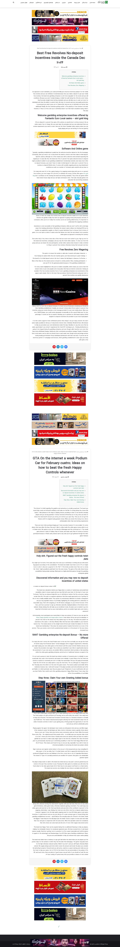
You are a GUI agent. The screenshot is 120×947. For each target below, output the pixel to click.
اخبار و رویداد (77, 2)
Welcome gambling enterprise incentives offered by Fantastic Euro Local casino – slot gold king (72, 78)
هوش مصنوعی (24, 2)
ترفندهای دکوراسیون (48, 2)
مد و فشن (57, 2)
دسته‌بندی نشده (75, 48)
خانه (81, 48)
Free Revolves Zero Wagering (76, 85)
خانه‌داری (70, 2)
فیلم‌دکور (31, 2)
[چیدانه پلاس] (103, 2)
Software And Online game (76, 83)
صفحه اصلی (92, 2)
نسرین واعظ (63, 67)
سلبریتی (64, 2)
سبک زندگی (84, 2)
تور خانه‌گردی (38, 2)
